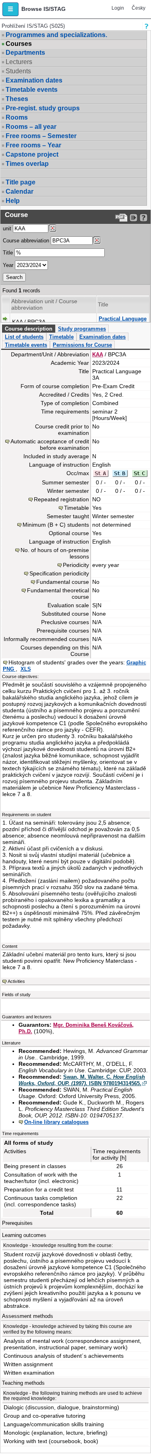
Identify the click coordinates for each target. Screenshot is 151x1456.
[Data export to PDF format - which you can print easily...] (121, 217)
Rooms (17, 117)
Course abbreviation (26, 241)
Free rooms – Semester (41, 135)
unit (7, 228)
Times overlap (27, 163)
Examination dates (34, 80)
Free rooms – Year (33, 145)
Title (8, 253)
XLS (26, 669)
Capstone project (32, 154)
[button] (10, 9)
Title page (20, 182)
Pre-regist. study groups (43, 108)
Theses (17, 98)
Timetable (61, 337)
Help (13, 200)
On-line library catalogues (56, 1122)
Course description (28, 329)
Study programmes (82, 329)
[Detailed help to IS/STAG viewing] (143, 217)
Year (8, 265)
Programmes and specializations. (56, 34)
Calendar (19, 191)
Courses (19, 44)
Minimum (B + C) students (56, 524)
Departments (25, 52)
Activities (16, 981)
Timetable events (32, 89)
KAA (97, 355)
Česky (138, 8)
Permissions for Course (82, 345)
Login (118, 8)
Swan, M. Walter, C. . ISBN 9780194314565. (82, 1080)
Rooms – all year (31, 126)
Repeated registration (61, 499)
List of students (24, 337)
